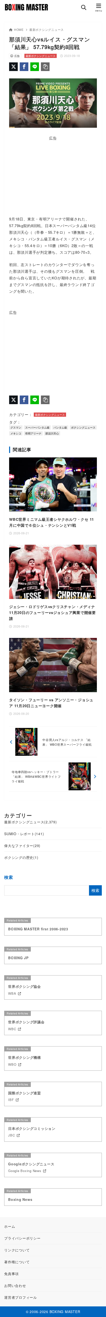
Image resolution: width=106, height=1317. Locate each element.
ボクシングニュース (83, 427)
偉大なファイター (22, 845)
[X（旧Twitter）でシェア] (13, 66)
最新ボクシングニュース (46, 29)
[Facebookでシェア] (24, 66)
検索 (8, 877)
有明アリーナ (33, 433)
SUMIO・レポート (24, 833)
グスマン (15, 427)
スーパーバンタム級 (37, 427)
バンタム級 (60, 427)
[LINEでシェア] (34, 66)
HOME (19, 29)
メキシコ (15, 433)
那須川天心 (52, 433)
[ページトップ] (96, 1307)
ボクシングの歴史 (21, 857)
